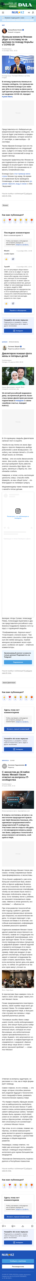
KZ (29, 12)
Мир (3, 25)
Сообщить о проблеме (18, 1261)
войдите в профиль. (22, 244)
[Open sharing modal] (22, 1226)
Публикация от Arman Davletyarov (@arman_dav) (20, 539)
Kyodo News (7, 97)
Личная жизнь (14, 342)
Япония (5, 205)
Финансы (5, 760)
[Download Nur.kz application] (18, 5)
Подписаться (18, 662)
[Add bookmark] (32, 1226)
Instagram (19, 331)
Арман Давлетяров (9, 682)
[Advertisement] (18, 112)
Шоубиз (4, 342)
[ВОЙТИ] (33, 13)
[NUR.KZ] (18, 12)
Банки (12, 760)
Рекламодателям (18, 1266)
